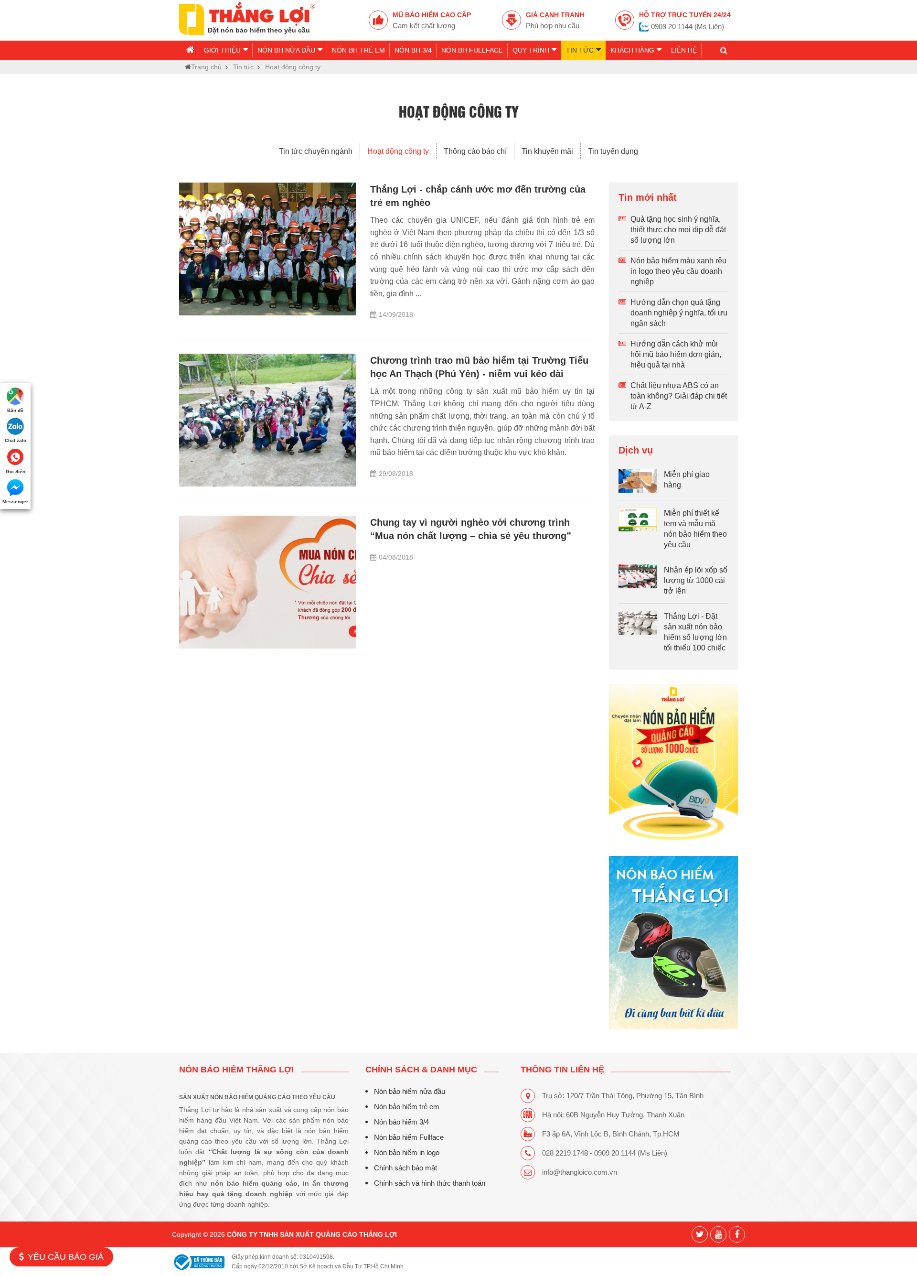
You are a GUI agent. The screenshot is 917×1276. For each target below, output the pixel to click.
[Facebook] (737, 1234)
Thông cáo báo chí (475, 151)
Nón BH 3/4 (413, 50)
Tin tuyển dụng (613, 151)
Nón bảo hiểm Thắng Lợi (236, 1069)
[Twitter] (700, 1234)
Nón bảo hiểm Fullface (409, 1137)
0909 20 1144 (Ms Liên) (687, 26)
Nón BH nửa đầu (286, 50)
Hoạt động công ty (398, 151)
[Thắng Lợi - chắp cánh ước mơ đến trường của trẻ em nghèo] (267, 249)
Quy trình (530, 50)
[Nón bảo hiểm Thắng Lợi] (673, 765)
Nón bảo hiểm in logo (406, 1152)
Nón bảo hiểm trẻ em (406, 1107)
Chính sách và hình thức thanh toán (429, 1183)
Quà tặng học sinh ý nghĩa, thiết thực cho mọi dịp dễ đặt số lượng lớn (678, 229)
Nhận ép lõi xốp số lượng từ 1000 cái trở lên (695, 580)
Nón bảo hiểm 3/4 (401, 1122)
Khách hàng (632, 50)
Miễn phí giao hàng (687, 479)
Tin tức (580, 50)
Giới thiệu (222, 50)
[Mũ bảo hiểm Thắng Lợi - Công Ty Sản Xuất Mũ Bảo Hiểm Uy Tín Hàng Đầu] (247, 18)
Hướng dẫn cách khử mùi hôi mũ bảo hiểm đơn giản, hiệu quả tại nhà (675, 354)
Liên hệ (684, 50)
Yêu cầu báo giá (66, 1257)
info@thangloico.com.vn (579, 1172)
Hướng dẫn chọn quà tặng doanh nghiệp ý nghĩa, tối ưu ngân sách (678, 312)
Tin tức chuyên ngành (315, 151)
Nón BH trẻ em (358, 50)
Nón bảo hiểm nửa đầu (409, 1091)
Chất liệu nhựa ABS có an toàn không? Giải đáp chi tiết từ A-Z (678, 396)
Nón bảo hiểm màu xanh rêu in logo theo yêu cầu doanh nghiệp (678, 271)
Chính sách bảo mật (405, 1168)
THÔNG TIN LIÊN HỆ (562, 1069)
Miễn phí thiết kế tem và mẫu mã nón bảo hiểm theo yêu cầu (695, 528)
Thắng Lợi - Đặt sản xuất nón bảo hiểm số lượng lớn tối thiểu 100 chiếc (695, 632)
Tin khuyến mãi (547, 151)
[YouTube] (718, 1234)
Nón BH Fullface (472, 50)
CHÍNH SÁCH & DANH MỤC (421, 1069)
